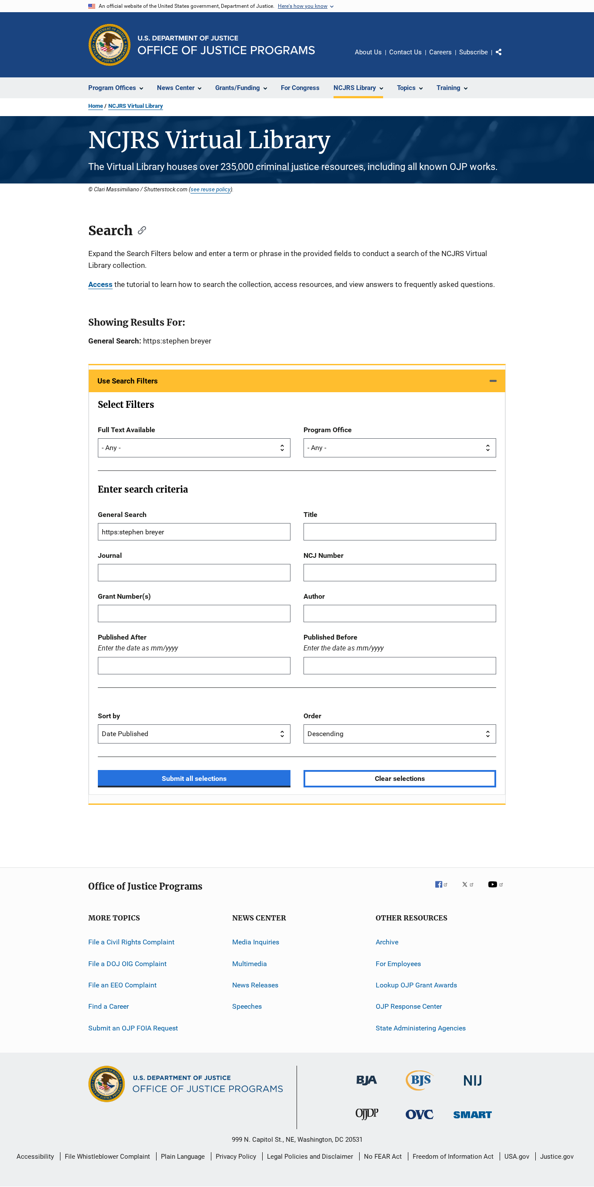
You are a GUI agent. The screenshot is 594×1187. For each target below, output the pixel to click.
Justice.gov (557, 1156)
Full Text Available (126, 430)
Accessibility (35, 1156)
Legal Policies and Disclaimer (310, 1156)
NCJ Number (324, 555)
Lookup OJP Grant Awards (416, 985)
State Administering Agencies (421, 1028)
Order (312, 716)
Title (310, 514)
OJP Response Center (409, 1006)
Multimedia (249, 963)
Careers (440, 52)
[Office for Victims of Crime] (420, 1120)
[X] (471, 890)
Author (314, 596)
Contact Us (405, 52)
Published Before (330, 637)
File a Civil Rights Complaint (131, 942)
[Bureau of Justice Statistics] (420, 1092)
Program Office (328, 430)
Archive (387, 942)
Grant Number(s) (124, 596)
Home (95, 106)
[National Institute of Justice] (472, 1087)
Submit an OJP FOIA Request (133, 1028)
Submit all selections (194, 778)
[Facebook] (444, 890)
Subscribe (473, 52)
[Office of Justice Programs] (109, 44)
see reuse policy (210, 189)
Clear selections (400, 778)
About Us (368, 52)
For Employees (398, 963)
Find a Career (108, 1006)
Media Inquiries (255, 942)
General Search (122, 514)
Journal (110, 555)
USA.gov (516, 1156)
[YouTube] (497, 890)
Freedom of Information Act (453, 1156)
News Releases (255, 985)
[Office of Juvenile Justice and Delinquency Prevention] (367, 1121)
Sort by (109, 716)
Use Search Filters (127, 381)
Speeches (247, 1006)
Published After (122, 637)
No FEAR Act (383, 1156)
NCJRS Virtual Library (135, 106)
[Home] (226, 45)
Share (506, 58)
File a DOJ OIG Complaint (127, 963)
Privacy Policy (236, 1156)
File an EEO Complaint (122, 985)
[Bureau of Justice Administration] (367, 1087)
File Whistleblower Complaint (107, 1156)
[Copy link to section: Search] (139, 229)
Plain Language (183, 1156)
